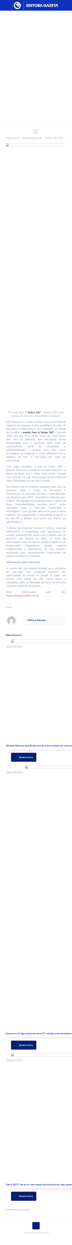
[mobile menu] (67, 5)
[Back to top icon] (36, 1225)
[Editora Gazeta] (36, 5)
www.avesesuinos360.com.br (22, 595)
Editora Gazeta (31, 137)
